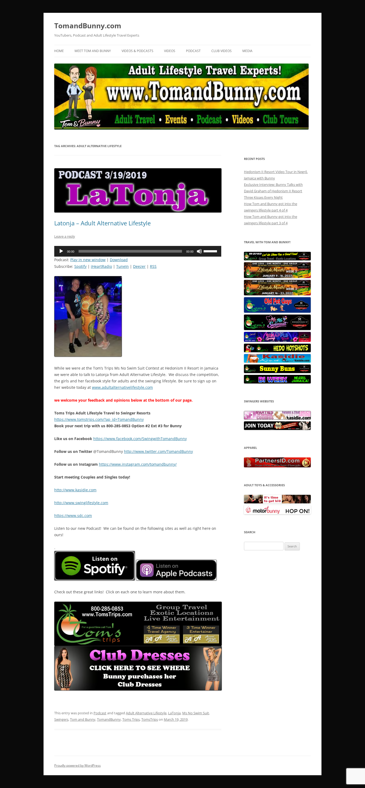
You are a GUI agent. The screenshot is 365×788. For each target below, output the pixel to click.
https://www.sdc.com (73, 515)
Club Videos (221, 51)
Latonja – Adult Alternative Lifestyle (102, 223)
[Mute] (199, 251)
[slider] (211, 251)
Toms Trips (131, 719)
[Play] (61, 251)
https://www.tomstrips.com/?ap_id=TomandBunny (99, 419)
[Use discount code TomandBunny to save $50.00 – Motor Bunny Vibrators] (277, 513)
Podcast (193, 51)
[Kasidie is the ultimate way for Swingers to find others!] (277, 418)
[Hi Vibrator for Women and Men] (277, 502)
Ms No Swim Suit (195, 713)
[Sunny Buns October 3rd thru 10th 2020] (277, 371)
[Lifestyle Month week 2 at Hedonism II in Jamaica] (277, 276)
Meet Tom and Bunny (93, 51)
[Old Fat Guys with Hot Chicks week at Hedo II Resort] (277, 311)
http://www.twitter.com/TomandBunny (158, 451)
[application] (137, 251)
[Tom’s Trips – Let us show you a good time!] (277, 259)
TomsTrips (149, 719)
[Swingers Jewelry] (277, 466)
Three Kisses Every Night (263, 197)
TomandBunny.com (87, 25)
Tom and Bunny (82, 719)
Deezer (139, 266)
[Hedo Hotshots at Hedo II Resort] (277, 350)
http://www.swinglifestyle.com (81, 502)
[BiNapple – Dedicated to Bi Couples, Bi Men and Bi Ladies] (277, 340)
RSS (153, 266)
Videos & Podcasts (137, 51)
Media (247, 51)
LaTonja (174, 713)
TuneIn (122, 266)
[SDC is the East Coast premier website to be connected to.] (277, 428)
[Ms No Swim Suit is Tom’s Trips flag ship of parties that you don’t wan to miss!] (277, 328)
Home (59, 51)
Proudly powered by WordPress (77, 765)
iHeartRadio (101, 266)
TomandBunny (109, 719)
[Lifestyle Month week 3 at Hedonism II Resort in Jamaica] (277, 294)
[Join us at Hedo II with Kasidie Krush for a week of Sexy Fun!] (277, 361)
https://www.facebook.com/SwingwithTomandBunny (140, 438)
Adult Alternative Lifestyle (146, 713)
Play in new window (88, 259)
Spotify (80, 266)
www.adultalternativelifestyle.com (122, 387)
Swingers (61, 719)
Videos (169, 51)
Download (119, 259)
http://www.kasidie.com (75, 489)
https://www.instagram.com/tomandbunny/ (138, 464)
